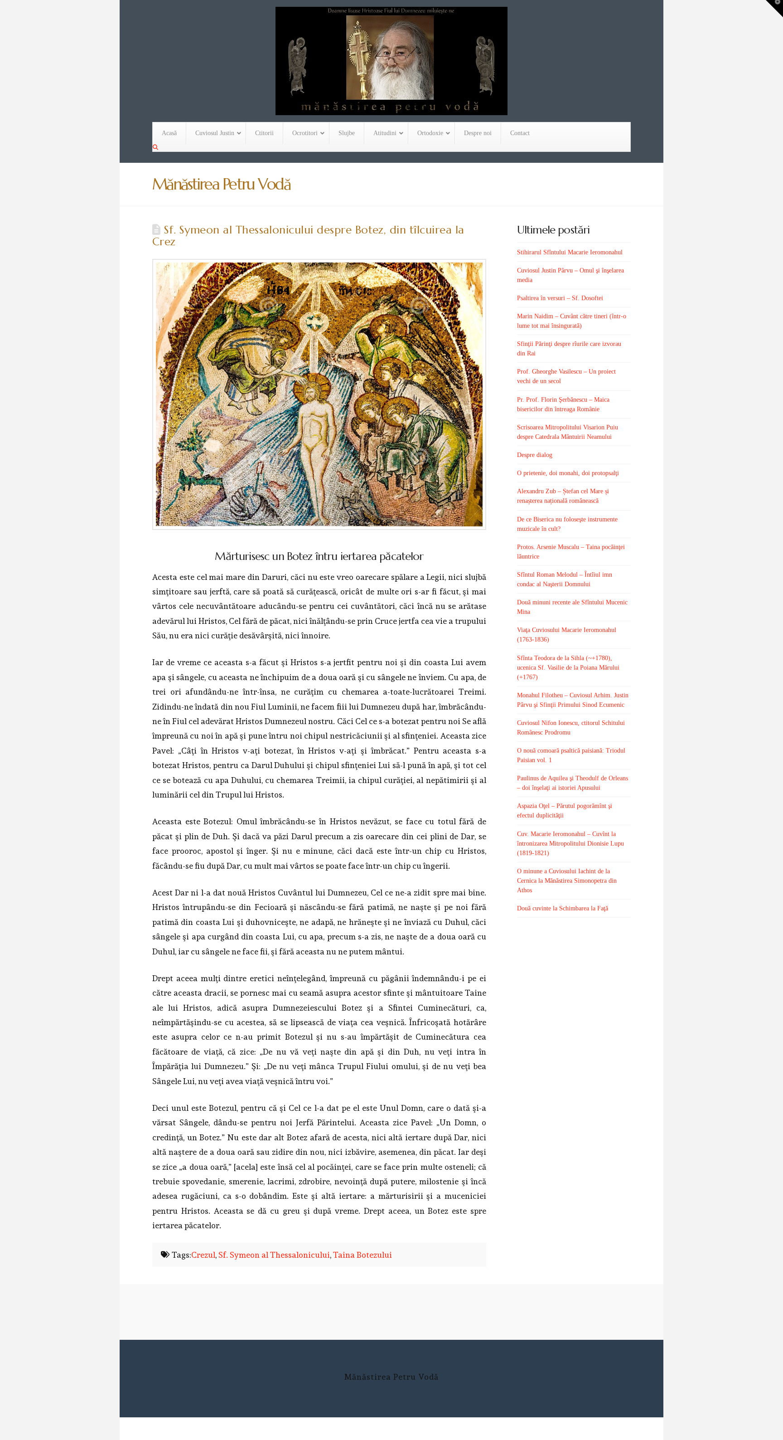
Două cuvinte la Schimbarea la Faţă (562, 908)
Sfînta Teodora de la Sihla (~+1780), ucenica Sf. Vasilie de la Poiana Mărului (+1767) (568, 668)
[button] (774, 8)
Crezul (203, 1255)
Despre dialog (534, 455)
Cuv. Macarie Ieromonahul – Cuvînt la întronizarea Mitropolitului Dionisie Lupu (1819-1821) (570, 843)
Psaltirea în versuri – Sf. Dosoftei (560, 298)
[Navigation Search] (156, 147)
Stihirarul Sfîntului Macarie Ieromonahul (570, 252)
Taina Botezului (362, 1255)
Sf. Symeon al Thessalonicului (274, 1255)
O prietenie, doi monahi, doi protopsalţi (568, 473)
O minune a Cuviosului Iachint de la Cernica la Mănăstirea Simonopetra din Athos (567, 881)
